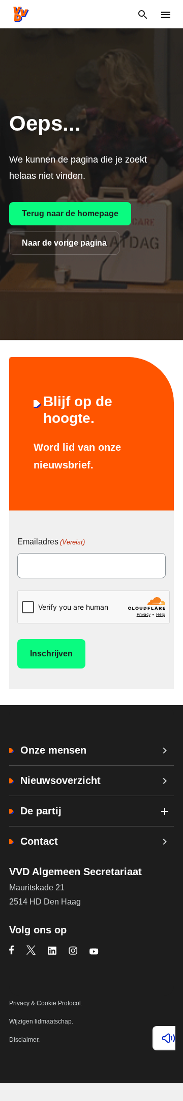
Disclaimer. (24, 1039)
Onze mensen (53, 750)
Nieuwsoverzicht (60, 780)
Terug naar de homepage (70, 213)
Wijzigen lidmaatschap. (41, 1021)
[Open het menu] (165, 14)
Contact (39, 841)
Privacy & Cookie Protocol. (45, 1003)
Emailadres (51, 541)
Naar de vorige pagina (64, 243)
